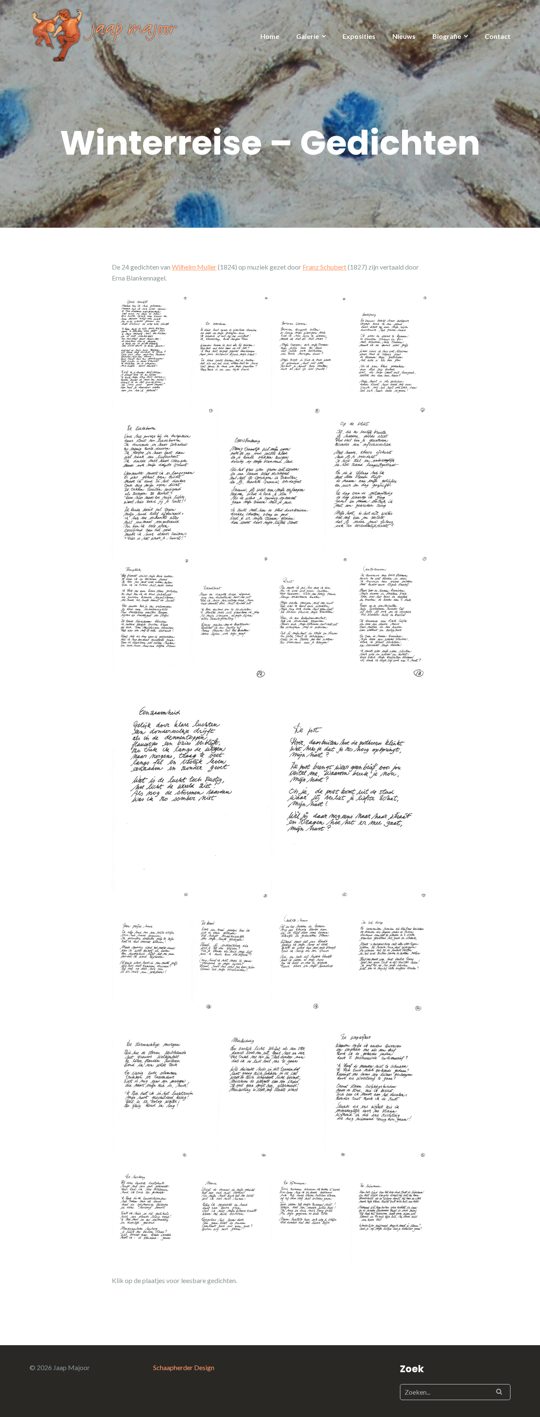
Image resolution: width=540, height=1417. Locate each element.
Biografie (446, 36)
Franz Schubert (324, 267)
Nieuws (404, 36)
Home (269, 36)
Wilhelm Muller (194, 267)
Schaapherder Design (183, 1367)
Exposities (359, 36)
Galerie (307, 36)
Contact (497, 36)
